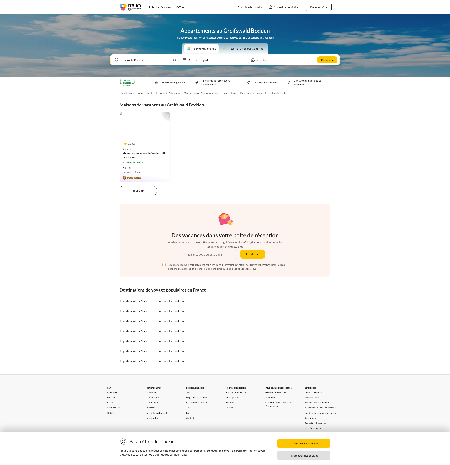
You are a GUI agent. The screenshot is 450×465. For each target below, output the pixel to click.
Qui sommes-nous (313, 392)
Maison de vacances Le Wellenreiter (145, 153)
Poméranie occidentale (252, 93)
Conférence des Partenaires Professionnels (278, 404)
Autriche (111, 397)
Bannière (230, 402)
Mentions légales (313, 428)
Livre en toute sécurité (196, 402)
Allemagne (174, 93)
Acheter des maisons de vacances (320, 407)
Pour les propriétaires (236, 392)
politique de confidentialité (171, 454)
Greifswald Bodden (277, 93)
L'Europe (160, 93)
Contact (190, 418)
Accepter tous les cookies (304, 443)
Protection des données (316, 423)
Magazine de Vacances (196, 397)
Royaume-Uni (113, 407)
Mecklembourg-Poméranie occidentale (201, 93)
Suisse (110, 402)
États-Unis (112, 413)
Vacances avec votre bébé (317, 402)
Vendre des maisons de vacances (320, 413)
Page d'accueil (127, 93)
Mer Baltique (153, 402)
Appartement (145, 93)
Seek (188, 392)
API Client (270, 397)
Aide (188, 407)
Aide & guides (232, 397)
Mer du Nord (153, 397)
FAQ (188, 413)
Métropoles (152, 418)
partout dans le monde (157, 413)
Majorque (151, 392)
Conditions (310, 418)
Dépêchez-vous (312, 397)
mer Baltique (229, 93)
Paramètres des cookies (304, 455)
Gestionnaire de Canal (275, 392)
